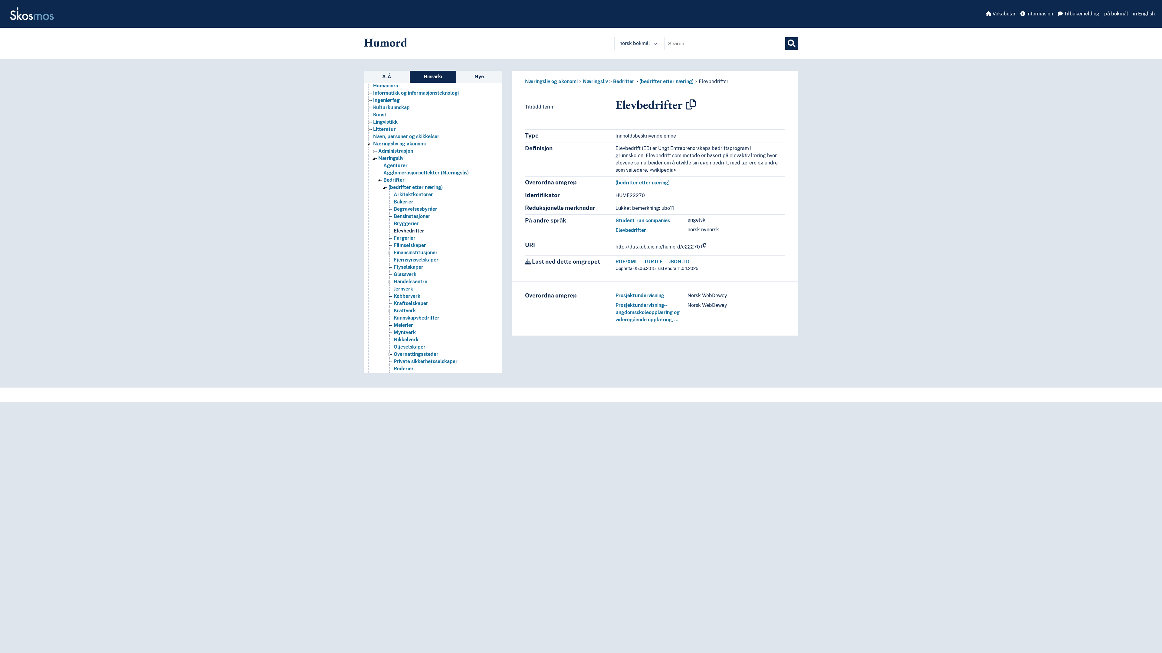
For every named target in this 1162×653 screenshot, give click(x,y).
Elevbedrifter (409, 231)
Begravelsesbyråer (415, 209)
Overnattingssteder (416, 354)
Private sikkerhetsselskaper (426, 361)
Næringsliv (390, 158)
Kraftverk (405, 311)
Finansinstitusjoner (416, 252)
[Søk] (791, 43)
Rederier (404, 369)
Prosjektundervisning (639, 295)
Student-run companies (642, 220)
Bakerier (403, 202)
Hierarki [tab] (433, 77)
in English (1144, 14)
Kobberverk (407, 296)
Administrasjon (395, 151)
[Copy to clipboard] (691, 104)
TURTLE (653, 262)
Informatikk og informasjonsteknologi (416, 93)
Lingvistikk (385, 122)
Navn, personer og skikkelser (406, 136)
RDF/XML (626, 262)
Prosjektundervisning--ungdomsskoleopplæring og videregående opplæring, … (647, 312)
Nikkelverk (406, 340)
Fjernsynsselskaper (416, 260)
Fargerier (404, 238)
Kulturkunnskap (391, 107)
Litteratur (384, 129)
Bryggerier (406, 223)
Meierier (403, 325)
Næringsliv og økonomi (399, 144)
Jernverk (403, 289)
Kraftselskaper (411, 303)
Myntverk (405, 332)
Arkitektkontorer (413, 194)
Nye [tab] (479, 77)
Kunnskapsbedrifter (416, 318)
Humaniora (385, 86)
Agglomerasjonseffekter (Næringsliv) (426, 173)
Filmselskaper (410, 245)
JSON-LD (679, 262)
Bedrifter (394, 180)
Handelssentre (410, 281)
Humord (385, 42)
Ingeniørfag (386, 100)
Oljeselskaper (409, 347)
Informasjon (1039, 14)
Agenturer (395, 165)
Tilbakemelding (1081, 14)
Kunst (379, 115)
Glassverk (405, 274)
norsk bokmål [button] (635, 43)
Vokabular (1003, 14)
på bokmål (1116, 14)
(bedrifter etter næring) (416, 187)
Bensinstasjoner (412, 216)
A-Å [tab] (386, 77)
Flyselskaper (408, 267)
